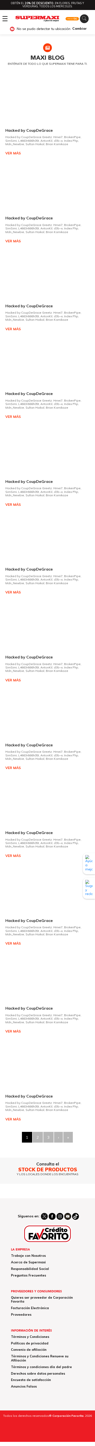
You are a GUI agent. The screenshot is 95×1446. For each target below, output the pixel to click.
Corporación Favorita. (68, 1416)
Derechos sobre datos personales (38, 1373)
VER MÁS (13, 153)
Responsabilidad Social (30, 1269)
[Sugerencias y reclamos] (89, 888)
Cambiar (79, 29)
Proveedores (21, 1314)
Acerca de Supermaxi (28, 1262)
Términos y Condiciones (30, 1337)
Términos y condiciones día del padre (41, 1367)
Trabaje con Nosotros (28, 1256)
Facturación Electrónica (30, 1308)
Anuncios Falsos (24, 1386)
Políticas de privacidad (29, 1343)
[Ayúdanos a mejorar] (89, 863)
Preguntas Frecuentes (28, 1275)
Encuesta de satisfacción (31, 1380)
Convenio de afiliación (29, 1350)
